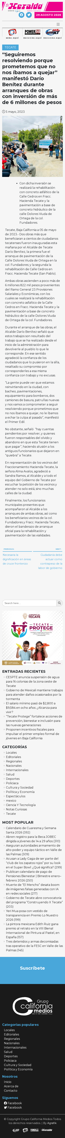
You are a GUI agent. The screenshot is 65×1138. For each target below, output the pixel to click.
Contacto (10, 1090)
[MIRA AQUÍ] (12, 32)
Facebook (14, 1103)
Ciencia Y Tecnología (21, 805)
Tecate (10, 47)
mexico (11, 800)
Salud (10, 774)
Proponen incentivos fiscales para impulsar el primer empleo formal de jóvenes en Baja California (32, 734)
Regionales (14, 761)
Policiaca (12, 783)
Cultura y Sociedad (19, 787)
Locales (11, 752)
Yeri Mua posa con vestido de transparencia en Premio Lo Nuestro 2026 (32, 915)
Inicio (7, 1082)
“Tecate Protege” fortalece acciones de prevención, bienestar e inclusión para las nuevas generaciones (34, 721)
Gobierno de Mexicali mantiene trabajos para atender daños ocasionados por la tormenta (34, 695)
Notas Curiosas (16, 809)
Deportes (13, 779)
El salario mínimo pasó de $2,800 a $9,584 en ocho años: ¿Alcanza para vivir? (31, 708)
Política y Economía (20, 792)
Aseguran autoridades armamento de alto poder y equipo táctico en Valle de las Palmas (34, 850)
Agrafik (52, 1123)
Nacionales (13, 765)
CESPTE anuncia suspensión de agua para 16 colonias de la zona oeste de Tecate (32, 681)
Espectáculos (15, 796)
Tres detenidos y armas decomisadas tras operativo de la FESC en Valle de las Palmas (34, 946)
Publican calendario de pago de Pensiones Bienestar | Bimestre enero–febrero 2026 (33, 876)
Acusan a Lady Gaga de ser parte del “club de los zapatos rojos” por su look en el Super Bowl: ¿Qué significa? (33, 863)
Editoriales (13, 757)
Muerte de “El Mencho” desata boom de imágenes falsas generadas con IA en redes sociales (32, 889)
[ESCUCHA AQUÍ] (32, 32)
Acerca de (11, 1086)
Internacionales (17, 770)
